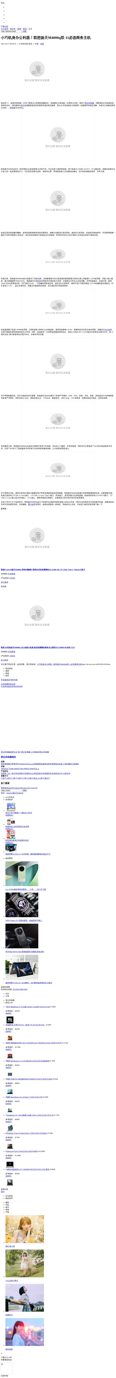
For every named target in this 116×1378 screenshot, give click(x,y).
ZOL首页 (4, 29)
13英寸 (3, 778)
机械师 (69, 764)
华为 (17, 764)
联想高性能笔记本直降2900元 (17, 840)
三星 (73, 764)
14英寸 (9, 778)
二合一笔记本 (11, 773)
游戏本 (3, 773)
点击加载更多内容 (8, 684)
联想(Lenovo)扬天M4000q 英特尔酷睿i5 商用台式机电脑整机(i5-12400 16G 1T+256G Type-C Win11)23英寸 (43, 570)
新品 (25, 29)
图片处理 (31, 504)
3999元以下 (5, 769)
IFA (22, 788)
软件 (39, 281)
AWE (12, 788)
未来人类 (62, 764)
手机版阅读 (5, 680)
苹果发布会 (5, 788)
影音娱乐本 (39, 773)
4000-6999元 (15, 769)
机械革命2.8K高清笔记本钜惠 (17, 827)
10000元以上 (34, 769)
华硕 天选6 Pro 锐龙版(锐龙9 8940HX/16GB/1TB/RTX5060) (29, 1079)
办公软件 (108, 330)
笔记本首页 (18, 686)
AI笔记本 (66, 773)
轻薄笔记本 (21, 773)
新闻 (19, 29)
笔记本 (13, 29)
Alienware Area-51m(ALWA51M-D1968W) (22, 1151)
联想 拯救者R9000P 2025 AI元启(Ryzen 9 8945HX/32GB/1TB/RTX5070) (34, 1043)
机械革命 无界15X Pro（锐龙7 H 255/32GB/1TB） (26, 1025)
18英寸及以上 (33, 778)
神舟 (50, 764)
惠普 (6, 764)
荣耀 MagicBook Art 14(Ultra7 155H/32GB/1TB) (24, 1097)
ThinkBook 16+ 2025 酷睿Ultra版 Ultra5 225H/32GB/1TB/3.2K (30, 1115)
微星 (39, 764)
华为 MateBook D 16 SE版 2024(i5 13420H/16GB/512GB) (28, 1007)
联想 (12, 108)
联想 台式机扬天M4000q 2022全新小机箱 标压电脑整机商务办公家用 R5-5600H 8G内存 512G (38, 647)
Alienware (30, 764)
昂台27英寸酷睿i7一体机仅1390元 (18, 813)
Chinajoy (17, 788)
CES (35, 788)
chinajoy (9, 793)
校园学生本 (48, 773)
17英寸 (25, 778)
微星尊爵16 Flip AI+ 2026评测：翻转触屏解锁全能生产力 (28, 854)
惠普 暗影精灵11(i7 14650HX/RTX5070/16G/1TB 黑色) (28, 1169)
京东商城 (11, 574)
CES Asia (30, 788)
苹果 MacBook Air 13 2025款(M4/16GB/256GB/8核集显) (28, 1061)
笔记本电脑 (89, 103)
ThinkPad (22, 764)
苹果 (13, 764)
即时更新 (14, 680)
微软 (77, 764)
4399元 (12, 578)
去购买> (8, 1013)
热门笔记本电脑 (24, 752)
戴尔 (10, 764)
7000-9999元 (24, 769)
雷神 (53, 764)
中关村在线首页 (7, 686)
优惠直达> (9, 815)
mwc (25, 788)
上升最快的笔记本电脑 (40, 752)
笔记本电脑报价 (8, 757)
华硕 (35, 764)
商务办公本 (30, 773)
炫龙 (57, 764)
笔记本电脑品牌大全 (9, 752)
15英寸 (14, 778)
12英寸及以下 (44, 778)
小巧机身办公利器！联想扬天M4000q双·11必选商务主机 (59, 664)
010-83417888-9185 (20, 989)
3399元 (12, 656)
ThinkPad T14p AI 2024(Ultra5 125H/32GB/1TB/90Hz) (26, 1133)
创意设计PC (58, 773)
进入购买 (4, 582)
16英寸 (20, 778)
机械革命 (44, 764)
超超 (42, 44)
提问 (3, 1192)
